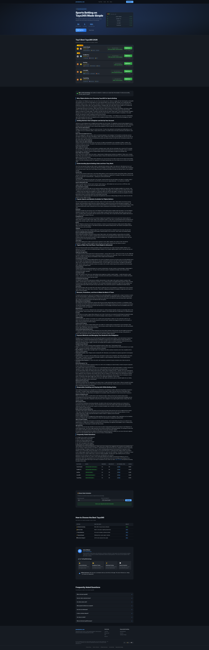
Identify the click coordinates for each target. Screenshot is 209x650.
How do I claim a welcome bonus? (104, 598)
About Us (106, 636)
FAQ (108, 1)
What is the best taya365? (104, 594)
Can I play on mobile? (104, 617)
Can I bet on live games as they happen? (85, 443)
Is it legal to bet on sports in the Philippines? (86, 437)
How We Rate (111, 647)
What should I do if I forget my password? (85, 444)
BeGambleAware (123, 631)
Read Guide (91, 30)
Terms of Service (96, 647)
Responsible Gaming (119, 647)
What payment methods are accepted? (104, 605)
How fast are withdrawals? (104, 609)
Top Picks (100, 1)
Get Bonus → (129, 1)
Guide (105, 1)
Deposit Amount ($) (80, 498)
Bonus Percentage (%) (105, 498)
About (111, 1)
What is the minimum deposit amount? (84, 440)
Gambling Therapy (123, 634)
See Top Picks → (81, 30)
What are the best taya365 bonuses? (104, 621)
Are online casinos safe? (104, 602)
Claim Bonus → (128, 55)
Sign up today (118, 459)
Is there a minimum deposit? (104, 613)
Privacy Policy (88, 647)
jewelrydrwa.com (80, 1)
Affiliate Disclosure (104, 647)
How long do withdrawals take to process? (85, 441)
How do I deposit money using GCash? (85, 438)
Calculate (128, 500)
